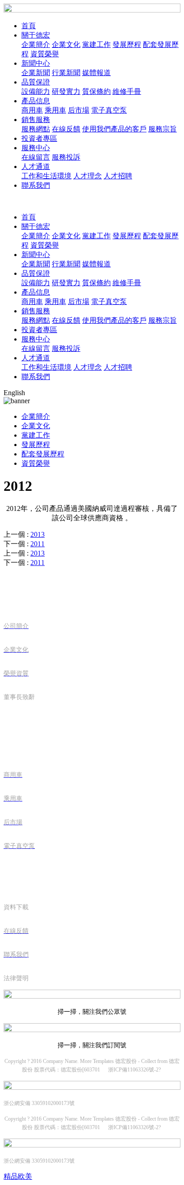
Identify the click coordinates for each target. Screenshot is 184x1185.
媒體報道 (96, 72)
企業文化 (66, 44)
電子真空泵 (109, 110)
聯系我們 (35, 185)
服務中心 (35, 148)
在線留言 (35, 157)
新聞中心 (35, 63)
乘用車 (55, 110)
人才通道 (35, 166)
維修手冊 (127, 91)
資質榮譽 (44, 54)
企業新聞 (35, 72)
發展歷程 (127, 44)
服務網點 (35, 129)
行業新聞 (66, 72)
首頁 (28, 26)
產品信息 (35, 101)
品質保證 (35, 82)
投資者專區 (39, 138)
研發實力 (66, 91)
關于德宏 (35, 35)
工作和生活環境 (46, 176)
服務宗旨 (162, 129)
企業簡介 (35, 44)
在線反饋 (66, 129)
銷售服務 (35, 119)
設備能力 (35, 91)
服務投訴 (66, 157)
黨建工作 (96, 44)
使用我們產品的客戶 (114, 129)
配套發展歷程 (42, 454)
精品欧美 (18, 1176)
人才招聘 (118, 176)
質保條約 (96, 91)
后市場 (78, 110)
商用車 (32, 110)
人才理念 (87, 176)
